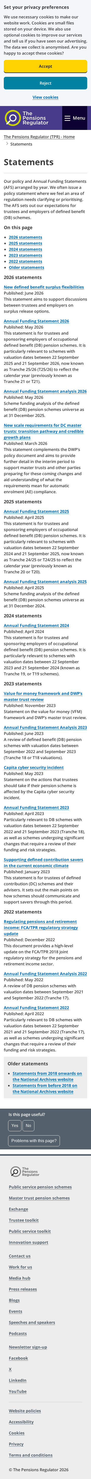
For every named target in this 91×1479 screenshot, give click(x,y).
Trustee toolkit (24, 1220)
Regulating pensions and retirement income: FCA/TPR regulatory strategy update (41, 927)
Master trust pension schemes (39, 1198)
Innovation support (28, 1242)
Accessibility (21, 1422)
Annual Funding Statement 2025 (36, 511)
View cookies (45, 97)
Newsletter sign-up (28, 1347)
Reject (45, 83)
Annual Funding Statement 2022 (36, 1007)
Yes (14, 1125)
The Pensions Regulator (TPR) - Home (39, 136)
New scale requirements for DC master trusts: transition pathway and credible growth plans (43, 431)
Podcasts (18, 1333)
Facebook (18, 1358)
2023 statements (25, 255)
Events (15, 1311)
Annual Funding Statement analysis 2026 (45, 391)
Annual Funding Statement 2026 (36, 321)
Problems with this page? (34, 1141)
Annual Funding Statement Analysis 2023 (45, 727)
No (28, 1125)
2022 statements (25, 261)
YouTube (18, 1391)
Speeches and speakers (32, 1322)
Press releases (23, 1289)
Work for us (20, 1267)
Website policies (25, 1411)
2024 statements (25, 249)
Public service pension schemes (40, 1187)
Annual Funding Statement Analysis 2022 (45, 973)
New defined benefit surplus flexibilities (44, 287)
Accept (45, 66)
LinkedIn (18, 1380)
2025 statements (25, 243)
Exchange (18, 1209)
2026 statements (25, 237)
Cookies (17, 1433)
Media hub (19, 1278)
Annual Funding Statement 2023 (36, 807)
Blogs (14, 1300)
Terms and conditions (31, 1455)
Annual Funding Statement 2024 (36, 625)
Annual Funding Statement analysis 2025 (45, 581)
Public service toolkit (30, 1231)
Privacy (16, 1444)
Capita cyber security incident (34, 767)
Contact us (20, 1256)
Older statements (26, 267)
